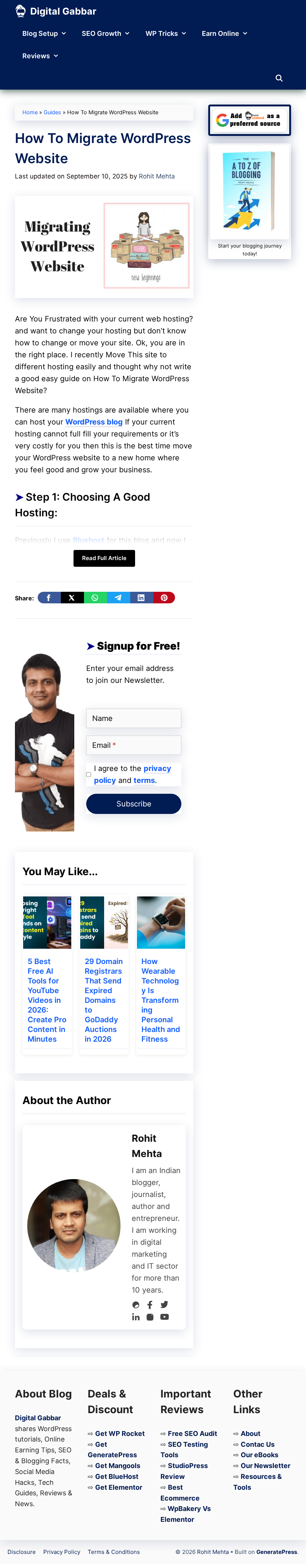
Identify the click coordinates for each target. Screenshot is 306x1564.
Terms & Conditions (114, 1551)
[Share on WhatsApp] (95, 597)
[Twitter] (164, 1306)
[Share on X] (72, 597)
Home (30, 112)
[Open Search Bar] (279, 78)
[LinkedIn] (136, 1319)
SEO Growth (101, 33)
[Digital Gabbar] (20, 11)
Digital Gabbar (63, 11)
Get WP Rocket (120, 1433)
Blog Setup (40, 33)
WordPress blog (94, 421)
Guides (52, 112)
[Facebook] (150, 1306)
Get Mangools (117, 1466)
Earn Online (220, 33)
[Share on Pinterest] (164, 597)
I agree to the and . (132, 774)
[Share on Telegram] (118, 597)
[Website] (136, 1306)
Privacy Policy (61, 1551)
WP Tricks (162, 33)
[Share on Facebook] (49, 597)
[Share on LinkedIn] (141, 597)
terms (144, 780)
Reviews (36, 56)
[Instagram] (150, 1319)
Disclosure (21, 1551)
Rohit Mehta (213, 1551)
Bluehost (88, 540)
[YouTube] (164, 1318)
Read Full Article (104, 558)
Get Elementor (118, 1487)
